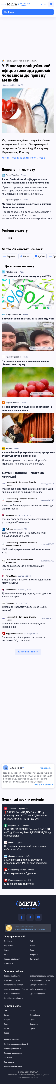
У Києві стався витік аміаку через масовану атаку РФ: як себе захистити (25, 861)
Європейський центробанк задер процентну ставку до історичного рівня (28, 454)
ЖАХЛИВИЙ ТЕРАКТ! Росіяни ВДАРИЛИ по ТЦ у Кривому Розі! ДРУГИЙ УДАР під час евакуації (27, 832)
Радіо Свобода (12, 402)
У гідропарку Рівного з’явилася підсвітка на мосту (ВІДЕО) (26, 581)
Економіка (8, 963)
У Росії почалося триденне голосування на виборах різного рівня (27, 408)
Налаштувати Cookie (13, 1067)
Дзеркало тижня (13, 314)
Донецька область (12, 980)
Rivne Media (11, 515)
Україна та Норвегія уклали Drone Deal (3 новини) (24, 609)
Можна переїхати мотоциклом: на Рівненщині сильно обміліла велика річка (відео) (27, 490)
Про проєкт (9, 1062)
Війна (32, 946)
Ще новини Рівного (28, 651)
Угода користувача (12, 1049)
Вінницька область (12, 976)
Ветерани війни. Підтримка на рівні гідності (28, 318)
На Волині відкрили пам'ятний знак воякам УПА (26, 551)
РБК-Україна (11, 272)
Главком (10, 603)
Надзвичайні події (11, 959)
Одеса (31, 870)
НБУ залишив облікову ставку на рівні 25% (26, 276)
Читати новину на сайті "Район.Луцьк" (24, 157)
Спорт (32, 950)
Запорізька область (38, 985)
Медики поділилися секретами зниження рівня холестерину (26, 206)
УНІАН (9, 448)
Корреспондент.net (14, 633)
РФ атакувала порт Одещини (20, 873)
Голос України (12, 175)
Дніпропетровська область (41, 976)
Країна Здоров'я (13, 200)
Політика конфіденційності (13, 1044)
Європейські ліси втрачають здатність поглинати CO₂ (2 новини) (23, 639)
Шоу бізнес (8, 946)
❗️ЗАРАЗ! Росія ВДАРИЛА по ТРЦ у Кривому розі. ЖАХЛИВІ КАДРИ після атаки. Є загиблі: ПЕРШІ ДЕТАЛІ (25, 815)
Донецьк (34, 1024)
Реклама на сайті (11, 1040)
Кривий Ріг (23, 808)
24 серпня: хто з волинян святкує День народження (23, 625)
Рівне (23, 175)
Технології (34, 959)
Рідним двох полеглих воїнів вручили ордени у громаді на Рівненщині (27, 521)
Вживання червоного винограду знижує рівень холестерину (25, 363)
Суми (19, 842)
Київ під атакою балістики (19, 883)
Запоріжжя (35, 1015)
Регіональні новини (25, 4)
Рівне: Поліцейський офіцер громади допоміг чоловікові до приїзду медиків (25, 181)
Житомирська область (40, 980)
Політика (8, 941)
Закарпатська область (14, 985)
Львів (6, 1024)
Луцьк (6, 1028)
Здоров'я (34, 955)
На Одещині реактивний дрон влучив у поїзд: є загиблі (26, 848)
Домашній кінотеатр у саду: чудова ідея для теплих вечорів (26, 595)
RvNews (9, 529)
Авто (6, 955)
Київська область (38, 989)
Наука (6, 950)
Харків (6, 1015)
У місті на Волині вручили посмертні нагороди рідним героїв (27, 507)
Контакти (8, 1058)
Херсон (7, 1033)
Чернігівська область (13, 998)
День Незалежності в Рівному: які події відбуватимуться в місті (24, 534)
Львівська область (12, 994)
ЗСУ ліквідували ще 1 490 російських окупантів (23, 568)
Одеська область (37, 994)
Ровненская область (28, 61)
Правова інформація (13, 1053)
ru (45, 4)
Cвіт (32, 941)
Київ (28, 856)
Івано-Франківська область (15, 989)
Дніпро (7, 1020)
